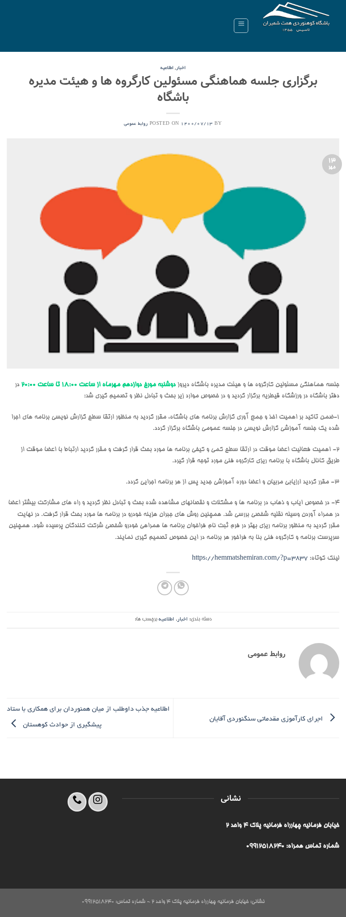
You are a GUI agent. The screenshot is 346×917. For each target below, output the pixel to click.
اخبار (181, 68)
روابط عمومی (136, 124)
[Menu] (241, 25)
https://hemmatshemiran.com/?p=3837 (250, 558)
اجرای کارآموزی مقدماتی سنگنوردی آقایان (267, 719)
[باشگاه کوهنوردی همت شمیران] (297, 26)
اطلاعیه (166, 68)
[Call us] (77, 802)
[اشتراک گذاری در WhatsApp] (181, 587)
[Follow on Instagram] (98, 802)
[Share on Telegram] (164, 587)
